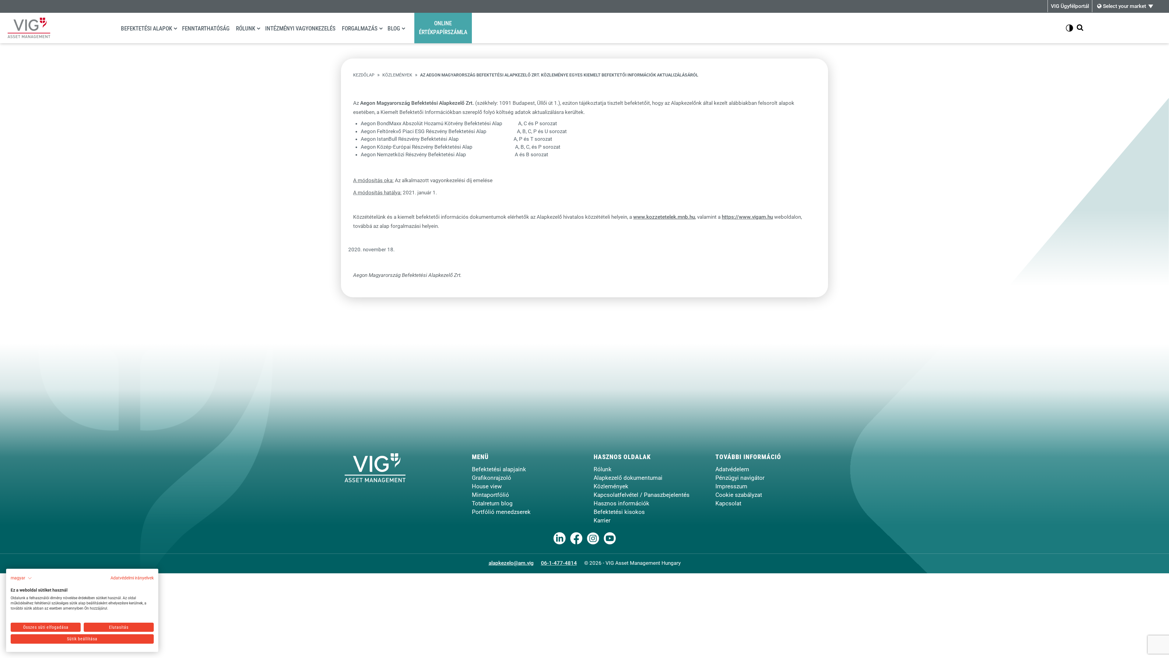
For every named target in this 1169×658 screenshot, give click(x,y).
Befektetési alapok (146, 28)
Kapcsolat (728, 503)
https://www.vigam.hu (747, 217)
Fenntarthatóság (206, 28)
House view (487, 486)
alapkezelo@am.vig (511, 563)
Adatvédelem (732, 469)
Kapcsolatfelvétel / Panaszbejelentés (642, 494)
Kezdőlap (363, 75)
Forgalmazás (359, 28)
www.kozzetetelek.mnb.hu (664, 217)
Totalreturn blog (492, 503)
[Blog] (403, 28)
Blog (394, 28)
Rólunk (245, 28)
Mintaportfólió (490, 494)
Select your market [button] (1124, 6)
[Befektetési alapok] (175, 28)
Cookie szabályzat (738, 494)
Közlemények (397, 75)
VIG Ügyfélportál (1070, 6)
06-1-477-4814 (559, 563)
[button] (21, 578)
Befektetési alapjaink (499, 469)
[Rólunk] (258, 28)
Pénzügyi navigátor (739, 477)
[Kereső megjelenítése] (1080, 28)
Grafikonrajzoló (491, 477)
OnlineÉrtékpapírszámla (443, 28)
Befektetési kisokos (619, 511)
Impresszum (731, 486)
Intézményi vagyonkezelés (300, 28)
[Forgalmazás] (381, 28)
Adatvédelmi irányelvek (132, 577)
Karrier (602, 520)
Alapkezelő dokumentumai (628, 477)
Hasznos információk (621, 503)
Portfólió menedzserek (501, 511)
